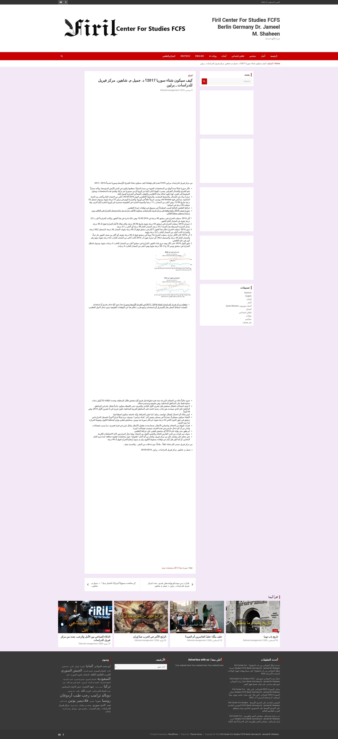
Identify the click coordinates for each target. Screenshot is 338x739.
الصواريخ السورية (79, 679)
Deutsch (185, 56)
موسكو (74, 709)
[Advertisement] (173, 138)
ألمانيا (89, 666)
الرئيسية (273, 56)
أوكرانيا (82, 666)
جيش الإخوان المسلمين (71, 687)
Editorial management (169, 90)
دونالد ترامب (101, 695)
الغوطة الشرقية (105, 682)
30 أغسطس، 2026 (270, 640)
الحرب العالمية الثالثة (100, 674)
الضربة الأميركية (68, 679)
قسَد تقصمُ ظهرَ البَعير (253, 684)
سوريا (185, 568)
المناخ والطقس (169, 56)
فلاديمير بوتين (78, 700)
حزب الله (86, 690)
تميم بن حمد (99, 687)
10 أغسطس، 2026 (214, 640)
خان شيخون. (71, 691)
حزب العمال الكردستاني (101, 691)
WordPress (173, 734)
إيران (77, 666)
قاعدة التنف (63, 701)
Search (204, 81)
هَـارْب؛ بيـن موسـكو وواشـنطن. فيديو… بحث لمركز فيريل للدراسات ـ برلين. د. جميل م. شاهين (168, 584)
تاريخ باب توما (271, 636)
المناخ (190, 75)
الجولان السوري (100, 671)
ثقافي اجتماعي (238, 56)
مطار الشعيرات (94, 709)
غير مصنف (247, 322)
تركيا (107, 686)
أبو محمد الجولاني (102, 666)
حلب (78, 691)
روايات (214, 56)
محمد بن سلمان (85, 705)
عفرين (92, 701)
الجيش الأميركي (88, 671)
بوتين (64, 682)
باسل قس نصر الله (73, 682)
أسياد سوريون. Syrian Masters (239, 306)
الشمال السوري (91, 679)
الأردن (72, 666)
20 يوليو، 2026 (160, 640)
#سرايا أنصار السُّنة (236, 721)
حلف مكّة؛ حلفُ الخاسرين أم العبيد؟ (203, 636)
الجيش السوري (71, 670)
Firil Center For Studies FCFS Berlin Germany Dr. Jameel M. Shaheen (246, 27)
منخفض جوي (82, 709)
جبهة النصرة (88, 686)
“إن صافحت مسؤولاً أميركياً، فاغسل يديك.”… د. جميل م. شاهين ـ (113, 584)
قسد (109, 705)
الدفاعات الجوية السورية (80, 675)
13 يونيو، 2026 (104, 644)
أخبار (263, 56)
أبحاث (223, 56)
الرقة (67, 675)
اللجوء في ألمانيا (93, 682)
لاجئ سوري (99, 705)
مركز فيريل (74, 705)
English (199, 56)
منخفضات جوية (167, 568)
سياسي (252, 56)
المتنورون (84, 682)
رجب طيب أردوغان (75, 695)
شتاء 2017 (178, 568)
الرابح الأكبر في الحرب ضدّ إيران (149, 636)
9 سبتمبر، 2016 (186, 90)
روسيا (106, 700)
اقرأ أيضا (273, 597)
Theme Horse (196, 734)
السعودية (104, 679)
